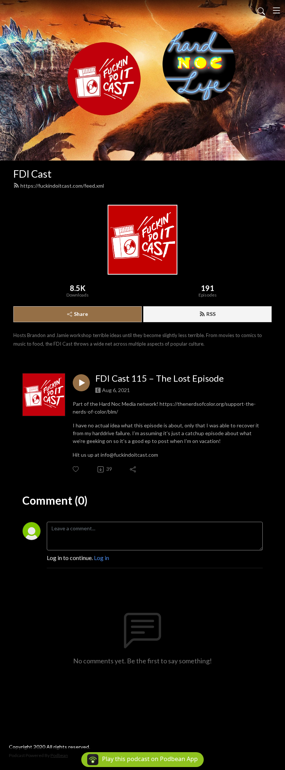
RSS (211, 314)
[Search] (261, 10)
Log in (101, 557)
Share (81, 314)
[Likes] (76, 469)
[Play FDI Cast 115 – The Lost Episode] (81, 382)
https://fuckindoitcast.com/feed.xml (62, 185)
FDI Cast (32, 174)
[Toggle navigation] (276, 10)
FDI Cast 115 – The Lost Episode (159, 378)
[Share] (133, 469)
